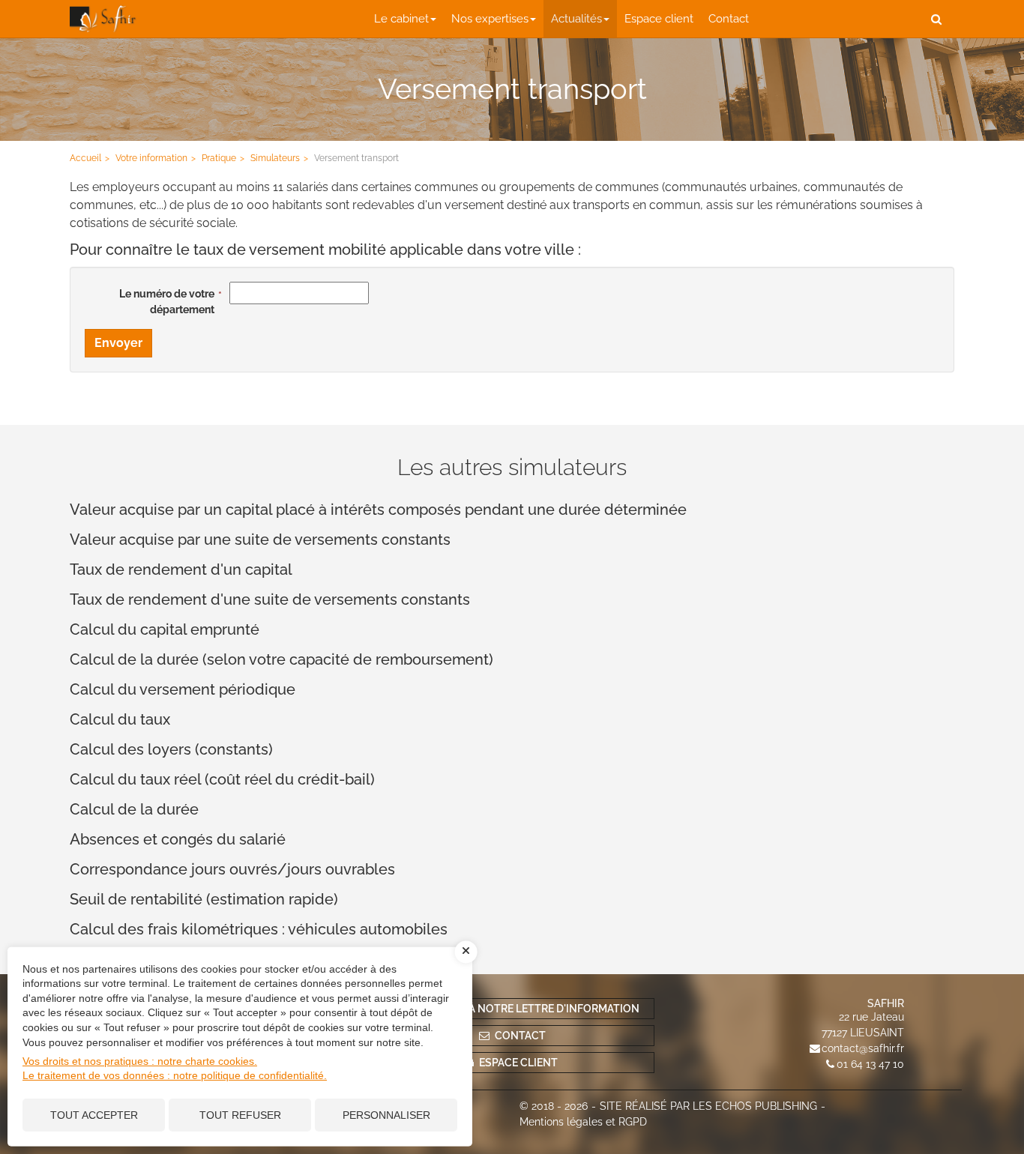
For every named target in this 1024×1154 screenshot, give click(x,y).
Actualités (576, 18)
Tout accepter (94, 1115)
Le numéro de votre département (166, 301)
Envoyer (118, 343)
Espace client (658, 18)
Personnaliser (386, 1115)
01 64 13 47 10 (870, 1064)
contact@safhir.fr (863, 1048)
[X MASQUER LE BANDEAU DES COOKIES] (466, 952)
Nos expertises (489, 18)
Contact (728, 18)
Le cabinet (401, 18)
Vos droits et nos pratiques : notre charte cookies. (139, 1061)
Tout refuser (240, 1115)
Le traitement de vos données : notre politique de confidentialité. (174, 1075)
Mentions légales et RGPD (583, 1122)
